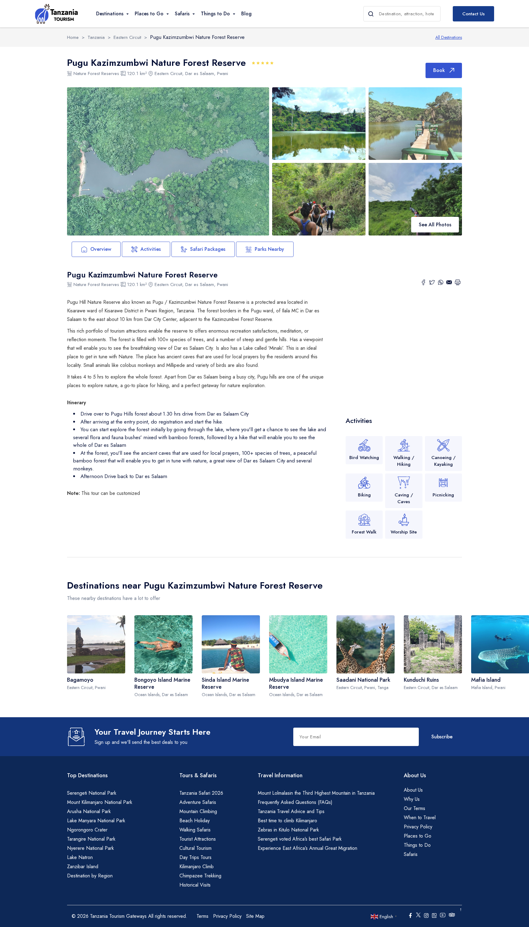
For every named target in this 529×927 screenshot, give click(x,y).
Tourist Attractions (197, 838)
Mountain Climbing (198, 811)
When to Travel (420, 817)
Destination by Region (90, 875)
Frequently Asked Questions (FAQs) (295, 802)
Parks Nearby (269, 249)
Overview (100, 249)
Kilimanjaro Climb (196, 866)
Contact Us (473, 13)
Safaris (411, 854)
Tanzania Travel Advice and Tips (291, 811)
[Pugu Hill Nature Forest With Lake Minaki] (168, 161)
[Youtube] (442, 914)
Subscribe (441, 736)
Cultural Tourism (195, 848)
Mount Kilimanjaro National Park (99, 802)
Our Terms (414, 808)
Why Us (412, 799)
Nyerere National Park (90, 848)
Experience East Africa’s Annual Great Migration (307, 848)
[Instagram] (426, 916)
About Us (413, 789)
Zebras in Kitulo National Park (288, 829)
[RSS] (434, 916)
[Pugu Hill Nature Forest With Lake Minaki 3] (415, 123)
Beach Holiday (194, 820)
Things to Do (417, 845)
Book (439, 70)
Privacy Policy (418, 826)
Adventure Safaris (197, 802)
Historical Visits (195, 884)
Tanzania (96, 37)
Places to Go (417, 835)
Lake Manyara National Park (96, 820)
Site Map (255, 916)
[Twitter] (432, 283)
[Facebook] (423, 283)
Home (73, 37)
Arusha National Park (89, 811)
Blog (246, 13)
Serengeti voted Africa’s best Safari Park (300, 838)
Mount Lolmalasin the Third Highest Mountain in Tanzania (316, 793)
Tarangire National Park (91, 838)
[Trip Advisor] (451, 916)
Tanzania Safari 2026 (201, 793)
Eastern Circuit (127, 37)
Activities (151, 249)
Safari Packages (207, 249)
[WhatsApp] (440, 283)
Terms (202, 916)
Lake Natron (80, 857)
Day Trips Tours (195, 857)
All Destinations (448, 37)
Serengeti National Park (91, 793)
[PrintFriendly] (457, 283)
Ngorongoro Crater (87, 829)
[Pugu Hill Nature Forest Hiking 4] (319, 198)
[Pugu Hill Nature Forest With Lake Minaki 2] (319, 122)
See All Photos (435, 224)
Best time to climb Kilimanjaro (287, 820)
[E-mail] (449, 283)
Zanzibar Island (82, 866)
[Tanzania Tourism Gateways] (56, 14)
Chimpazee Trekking (200, 875)
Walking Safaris (195, 829)
